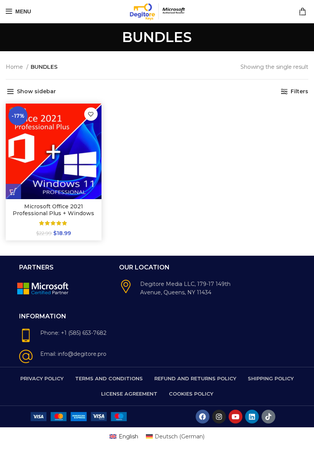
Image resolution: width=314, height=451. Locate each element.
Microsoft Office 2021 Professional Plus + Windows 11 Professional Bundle (53, 213)
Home (15, 66)
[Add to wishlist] (91, 114)
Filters (299, 91)
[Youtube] (235, 416)
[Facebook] (202, 416)
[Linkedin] (252, 416)
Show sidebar (36, 91)
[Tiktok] (268, 416)
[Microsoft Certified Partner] (43, 288)
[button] (13, 191)
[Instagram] (219, 416)
